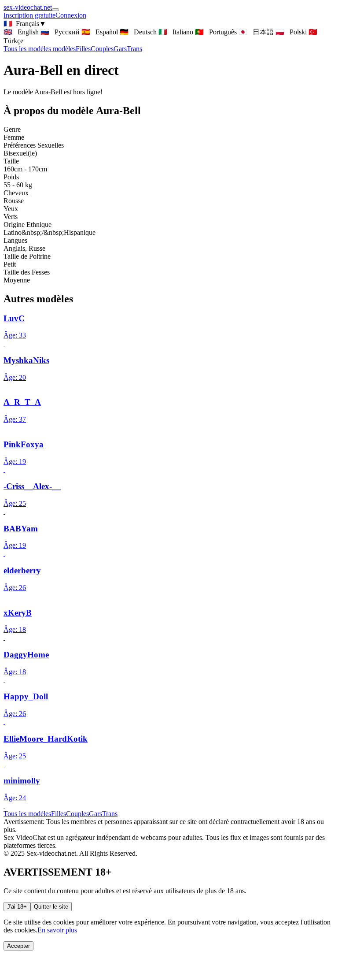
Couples (102, 48)
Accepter (18, 946)
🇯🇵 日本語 (256, 32)
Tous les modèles (27, 813)
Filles (83, 48)
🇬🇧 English (21, 32)
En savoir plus (57, 930)
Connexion (70, 15)
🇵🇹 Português (216, 32)
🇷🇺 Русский (60, 32)
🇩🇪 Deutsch (138, 32)
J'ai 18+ (17, 906)
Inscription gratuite (29, 15)
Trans (134, 48)
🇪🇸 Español (99, 32)
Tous (40, 48)
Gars (120, 48)
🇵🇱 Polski (291, 32)
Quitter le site (51, 906)
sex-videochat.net (28, 7)
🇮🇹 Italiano (175, 32)
